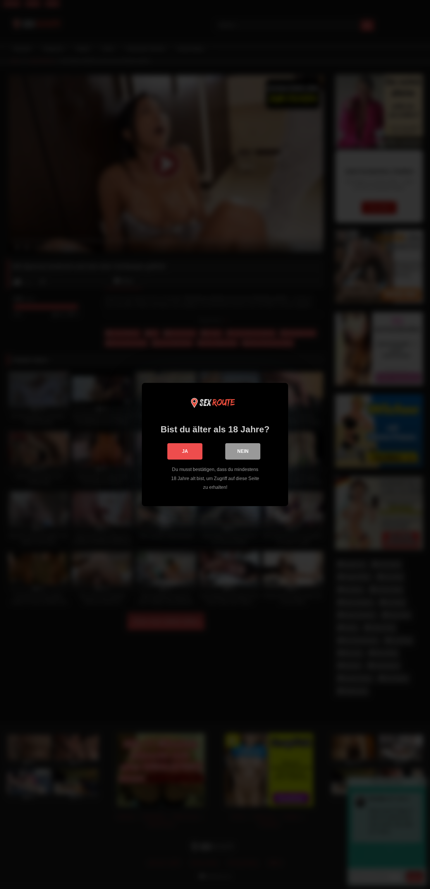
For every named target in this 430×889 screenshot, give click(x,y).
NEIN (243, 451)
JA (185, 451)
